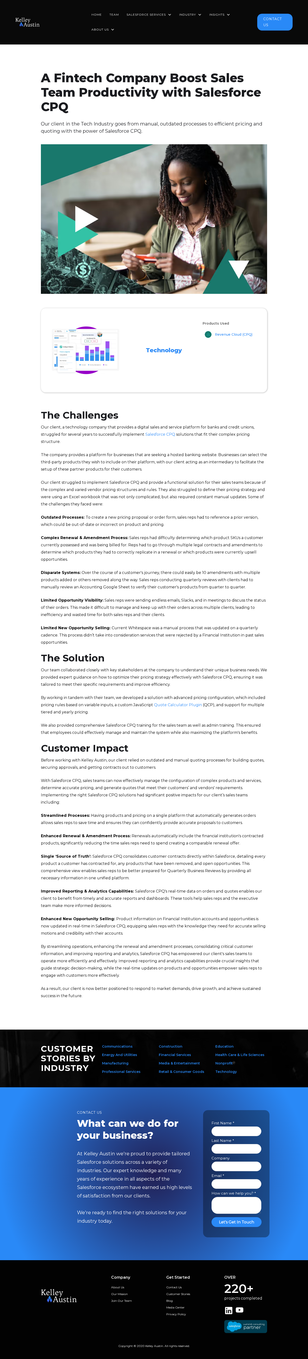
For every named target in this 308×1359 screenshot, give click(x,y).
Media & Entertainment (179, 1063)
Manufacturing (115, 1063)
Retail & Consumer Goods (181, 1072)
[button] (149, 14)
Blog (169, 1300)
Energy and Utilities (119, 1055)
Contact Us (174, 1287)
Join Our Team (121, 1300)
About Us (117, 1287)
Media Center (175, 1307)
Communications (117, 1046)
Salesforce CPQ (160, 434)
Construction (170, 1046)
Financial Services (175, 1055)
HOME (96, 14)
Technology (164, 350)
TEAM (114, 14)
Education (224, 1046)
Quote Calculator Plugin (177, 705)
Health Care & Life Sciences (239, 1055)
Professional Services (121, 1072)
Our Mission (119, 1294)
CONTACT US (272, 22)
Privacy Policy (176, 1314)
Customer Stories (178, 1294)
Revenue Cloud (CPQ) (233, 334)
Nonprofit (224, 1063)
